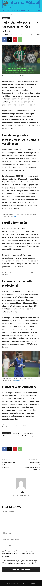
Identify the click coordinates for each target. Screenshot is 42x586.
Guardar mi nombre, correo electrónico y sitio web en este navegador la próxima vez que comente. (20, 553)
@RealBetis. (15, 216)
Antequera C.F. (17, 433)
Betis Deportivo (28, 433)
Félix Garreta (7, 436)
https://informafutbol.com (21, 495)
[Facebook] (4, 39)
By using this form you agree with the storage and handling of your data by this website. (20, 562)
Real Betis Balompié (28, 436)
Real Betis (17, 436)
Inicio (4, 15)
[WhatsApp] (20, 39)
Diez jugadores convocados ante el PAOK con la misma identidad (32, 466)
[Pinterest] (15, 39)
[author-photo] (21, 489)
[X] (9, 39)
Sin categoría (12, 15)
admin (7, 34)
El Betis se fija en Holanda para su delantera (8, 464)
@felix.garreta (18, 380)
